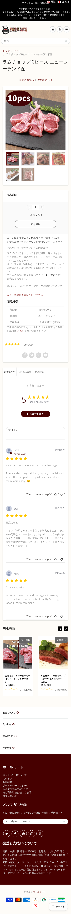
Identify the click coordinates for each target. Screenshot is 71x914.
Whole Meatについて (15, 775)
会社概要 (7, 782)
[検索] (66, 41)
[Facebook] (15, 833)
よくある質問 (25, 371)
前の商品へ (27, 80)
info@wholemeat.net (15, 789)
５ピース (43, 275)
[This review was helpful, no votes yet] (55, 494)
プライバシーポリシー (15, 785)
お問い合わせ (10, 796)
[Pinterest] (23, 833)
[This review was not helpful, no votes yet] (61, 494)
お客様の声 (9, 371)
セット (17, 51)
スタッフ (7, 778)
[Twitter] (6, 833)
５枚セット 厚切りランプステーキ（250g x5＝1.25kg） (19, 678)
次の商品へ (43, 80)
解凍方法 (39, 371)
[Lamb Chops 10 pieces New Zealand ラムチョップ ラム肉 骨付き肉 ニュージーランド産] (35, 119)
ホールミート (39, 892)
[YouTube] (39, 833)
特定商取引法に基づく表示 (17, 792)
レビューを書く (35, 413)
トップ (6, 51)
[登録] (64, 822)
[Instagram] (31, 833)
